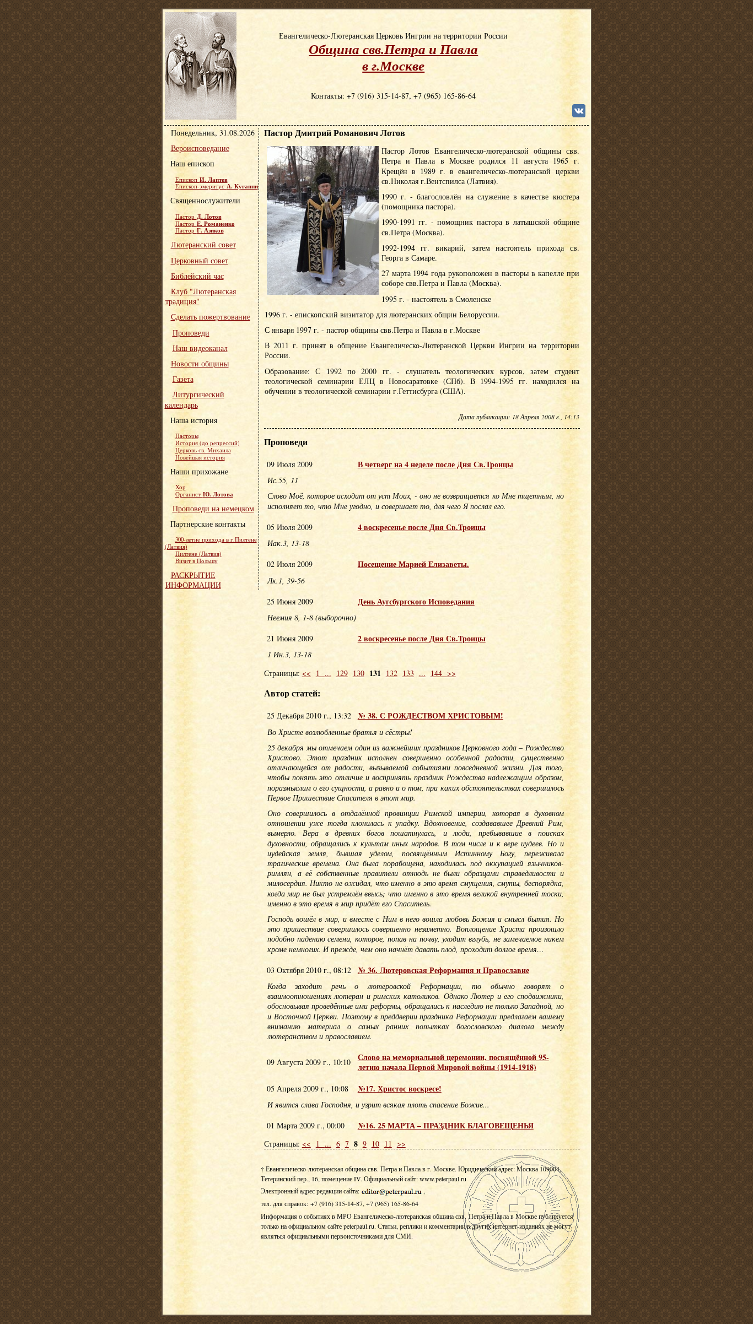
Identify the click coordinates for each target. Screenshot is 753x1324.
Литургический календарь (194, 399)
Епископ (201, 179)
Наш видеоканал (200, 348)
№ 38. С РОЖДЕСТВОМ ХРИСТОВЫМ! (430, 715)
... (328, 673)
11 (388, 1143)
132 (391, 673)
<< (306, 673)
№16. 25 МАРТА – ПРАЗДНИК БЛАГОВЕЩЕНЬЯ (446, 1125)
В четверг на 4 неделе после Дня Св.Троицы (435, 464)
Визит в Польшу (196, 561)
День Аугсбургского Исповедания (416, 601)
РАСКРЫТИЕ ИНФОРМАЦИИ (193, 580)
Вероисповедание (200, 148)
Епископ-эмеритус (216, 186)
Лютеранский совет (203, 244)
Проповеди (191, 332)
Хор (180, 487)
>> (451, 673)
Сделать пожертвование (210, 316)
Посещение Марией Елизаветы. (413, 564)
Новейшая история (200, 457)
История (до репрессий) (207, 443)
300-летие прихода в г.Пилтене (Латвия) (211, 543)
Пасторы (186, 436)
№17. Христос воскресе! (400, 1088)
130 (358, 673)
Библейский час (197, 276)
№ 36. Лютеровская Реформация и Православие (443, 970)
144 (439, 673)
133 (408, 673)
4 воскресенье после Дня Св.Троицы (422, 527)
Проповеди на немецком (213, 508)
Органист (204, 494)
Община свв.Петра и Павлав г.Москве (393, 57)
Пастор (198, 216)
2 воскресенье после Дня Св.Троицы (422, 638)
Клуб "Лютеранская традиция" (200, 296)
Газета (183, 379)
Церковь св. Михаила (203, 450)
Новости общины (200, 363)
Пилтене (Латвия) (198, 554)
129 (342, 673)
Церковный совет (199, 260)
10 (375, 1143)
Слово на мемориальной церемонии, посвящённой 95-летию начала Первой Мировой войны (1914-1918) (453, 1062)
